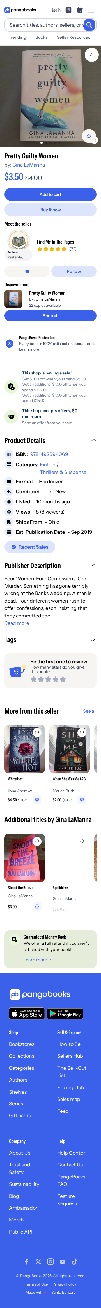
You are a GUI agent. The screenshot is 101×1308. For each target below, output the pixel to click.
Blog (14, 1196)
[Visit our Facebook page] (26, 1261)
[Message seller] (27, 271)
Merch (16, 1220)
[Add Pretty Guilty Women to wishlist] (92, 55)
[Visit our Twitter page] (38, 1261)
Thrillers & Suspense (63, 472)
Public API (20, 1232)
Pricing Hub (70, 1087)
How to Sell (70, 1044)
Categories (21, 1068)
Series (16, 1104)
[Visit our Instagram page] (50, 1261)
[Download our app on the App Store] (27, 1013)
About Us (19, 1153)
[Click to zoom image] (50, 96)
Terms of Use (36, 1284)
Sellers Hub (70, 1056)
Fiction (48, 464)
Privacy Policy (64, 1284)
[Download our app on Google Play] (65, 1013)
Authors (18, 1080)
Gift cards (20, 1115)
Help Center (71, 1153)
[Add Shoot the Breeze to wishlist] (37, 841)
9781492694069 (49, 454)
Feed (63, 1111)
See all (90, 711)
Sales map (68, 1099)
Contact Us (70, 1165)
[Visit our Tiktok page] (74, 1261)
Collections (21, 1056)
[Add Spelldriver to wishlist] (81, 841)
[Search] (89, 25)
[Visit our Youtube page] (62, 1261)
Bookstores (21, 1044)
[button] (50, 441)
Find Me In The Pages (55, 242)
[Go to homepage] (20, 10)
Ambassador (23, 1208)
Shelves (18, 1092)
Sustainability (24, 1184)
